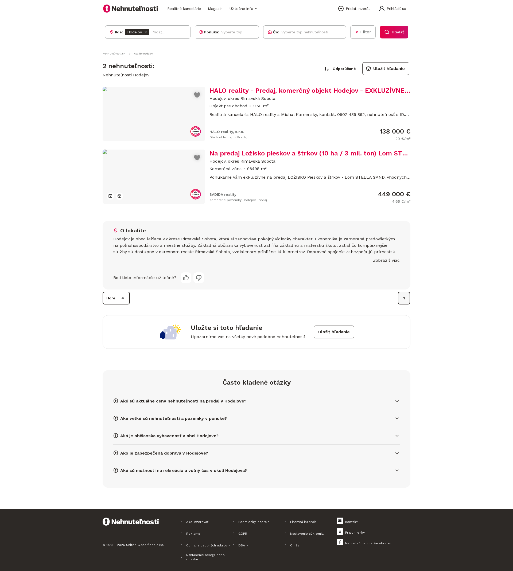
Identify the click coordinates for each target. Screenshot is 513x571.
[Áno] (186, 277)
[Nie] (198, 277)
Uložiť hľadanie (389, 68)
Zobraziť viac (386, 260)
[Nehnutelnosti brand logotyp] (131, 9)
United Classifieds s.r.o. (145, 545)
